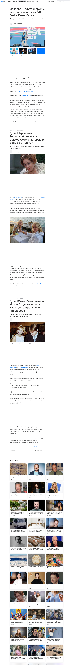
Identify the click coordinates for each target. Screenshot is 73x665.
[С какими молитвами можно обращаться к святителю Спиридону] (18, 617)
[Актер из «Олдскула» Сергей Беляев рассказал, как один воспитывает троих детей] (54, 562)
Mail (2, 664)
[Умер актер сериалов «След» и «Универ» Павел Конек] (54, 580)
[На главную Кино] (4, 1)
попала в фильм (39, 283)
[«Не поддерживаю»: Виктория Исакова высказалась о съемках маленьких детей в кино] (54, 526)
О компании (5, 664)
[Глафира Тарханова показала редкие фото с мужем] (18, 635)
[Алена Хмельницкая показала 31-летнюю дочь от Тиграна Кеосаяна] (18, 544)
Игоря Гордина (24, 367)
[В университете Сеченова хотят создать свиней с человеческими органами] (36, 544)
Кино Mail (21, 130)
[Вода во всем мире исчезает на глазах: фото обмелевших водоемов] (54, 653)
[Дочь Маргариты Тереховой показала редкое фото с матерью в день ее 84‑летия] (18, 599)
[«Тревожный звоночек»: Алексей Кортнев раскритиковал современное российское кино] (54, 471)
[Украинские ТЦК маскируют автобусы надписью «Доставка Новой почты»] (18, 526)
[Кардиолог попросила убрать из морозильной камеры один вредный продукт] (54, 508)
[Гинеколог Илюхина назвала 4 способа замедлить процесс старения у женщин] (36, 617)
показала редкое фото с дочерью (30, 446)
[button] (27, 37)
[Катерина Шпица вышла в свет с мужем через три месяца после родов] (18, 580)
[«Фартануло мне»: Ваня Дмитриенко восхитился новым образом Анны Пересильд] (18, 653)
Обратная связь (68, 664)
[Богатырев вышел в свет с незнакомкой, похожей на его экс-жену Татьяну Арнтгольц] (36, 635)
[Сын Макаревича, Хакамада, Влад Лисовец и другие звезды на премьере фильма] (36, 490)
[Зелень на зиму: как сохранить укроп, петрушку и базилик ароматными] (18, 508)
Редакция (27, 664)
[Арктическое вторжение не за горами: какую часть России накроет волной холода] (18, 562)
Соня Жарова (16, 151)
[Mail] (2, 1)
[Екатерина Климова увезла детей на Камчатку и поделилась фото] (36, 580)
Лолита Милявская (22, 91)
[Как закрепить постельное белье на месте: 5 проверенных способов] (36, 526)
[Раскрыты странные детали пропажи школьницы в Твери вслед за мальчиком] (54, 617)
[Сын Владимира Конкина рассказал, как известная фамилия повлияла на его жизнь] (54, 544)
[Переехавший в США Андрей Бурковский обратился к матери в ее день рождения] (36, 471)
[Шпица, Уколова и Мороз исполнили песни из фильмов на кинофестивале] (36, 653)
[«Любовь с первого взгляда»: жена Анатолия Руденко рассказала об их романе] (36, 599)
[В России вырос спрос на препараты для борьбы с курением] (54, 599)
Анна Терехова (18, 197)
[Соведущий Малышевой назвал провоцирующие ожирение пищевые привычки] (36, 562)
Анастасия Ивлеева (26, 95)
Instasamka (30, 91)
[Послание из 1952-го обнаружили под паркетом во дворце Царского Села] (18, 471)
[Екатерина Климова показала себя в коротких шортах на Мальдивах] (54, 635)
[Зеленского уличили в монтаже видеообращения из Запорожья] (36, 508)
